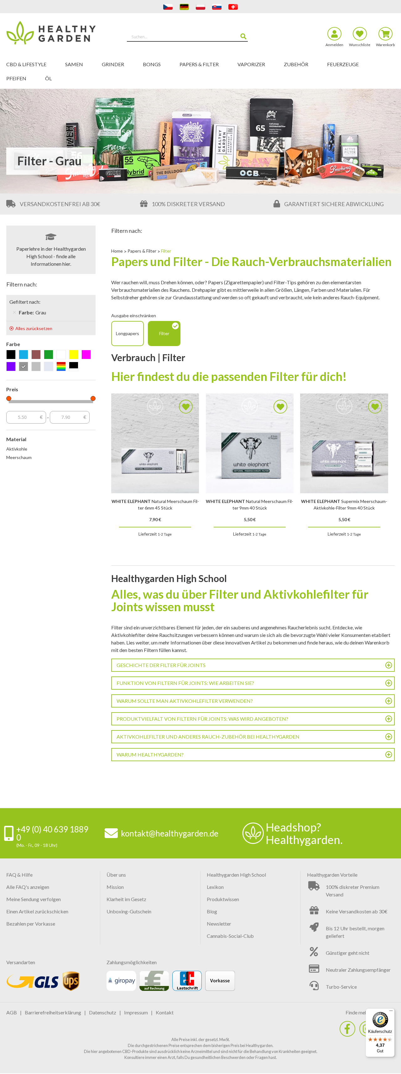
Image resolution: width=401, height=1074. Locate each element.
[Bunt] (62, 367)
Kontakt (165, 1012)
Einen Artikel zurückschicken (37, 911)
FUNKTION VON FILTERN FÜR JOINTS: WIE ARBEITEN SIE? (185, 683)
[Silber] (37, 367)
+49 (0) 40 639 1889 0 (52, 833)
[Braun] (37, 355)
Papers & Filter (142, 251)
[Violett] (12, 367)
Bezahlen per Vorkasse (30, 924)
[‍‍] (347, 1029)
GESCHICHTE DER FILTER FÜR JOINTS (161, 665)
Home (117, 251)
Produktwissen (223, 899)
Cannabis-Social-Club (230, 936)
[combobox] (187, 37)
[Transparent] (49, 367)
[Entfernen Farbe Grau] (14, 312)
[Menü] (391, 1012)
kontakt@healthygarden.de (169, 833)
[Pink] (87, 355)
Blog (212, 911)
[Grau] (24, 367)
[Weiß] (62, 355)
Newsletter (219, 924)
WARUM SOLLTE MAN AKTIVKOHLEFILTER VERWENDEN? (185, 701)
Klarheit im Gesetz (126, 899)
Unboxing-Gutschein (129, 911)
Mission (115, 887)
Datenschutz (102, 1012)
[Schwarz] (12, 355)
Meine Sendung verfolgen (33, 899)
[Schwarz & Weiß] (75, 367)
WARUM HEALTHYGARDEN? (150, 754)
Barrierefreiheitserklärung (53, 1012)
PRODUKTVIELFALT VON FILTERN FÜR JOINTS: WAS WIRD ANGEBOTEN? (202, 719)
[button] (186, 407)
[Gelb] (75, 355)
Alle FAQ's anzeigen (27, 887)
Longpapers (127, 333)
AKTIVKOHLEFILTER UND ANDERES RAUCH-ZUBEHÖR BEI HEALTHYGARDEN (208, 737)
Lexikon (215, 887)
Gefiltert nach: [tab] (24, 302)
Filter (164, 333)
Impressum (136, 1012)
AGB (11, 1012)
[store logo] (54, 33)
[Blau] (24, 355)
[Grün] (49, 355)
